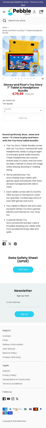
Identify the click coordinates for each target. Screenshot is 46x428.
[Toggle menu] (4, 11)
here (23, 5)
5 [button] (24, 78)
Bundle (10, 103)
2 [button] (15, 78)
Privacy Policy (9, 375)
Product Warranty (12, 357)
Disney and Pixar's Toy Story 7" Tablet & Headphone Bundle (22, 31)
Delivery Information (13, 344)
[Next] (42, 78)
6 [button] (27, 78)
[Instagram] (12, 398)
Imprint (6, 370)
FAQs (5, 340)
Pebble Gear (21, 421)
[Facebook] (4, 398)
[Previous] (3, 78)
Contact (7, 336)
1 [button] (12, 78)
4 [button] (21, 78)
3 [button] (18, 78)
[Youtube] (8, 398)
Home (5, 27)
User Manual (9, 348)
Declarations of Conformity (16, 379)
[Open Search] (4, 20)
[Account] (34, 10)
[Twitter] (17, 398)
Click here (23, 269)
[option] (23, 56)
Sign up (24, 314)
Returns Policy (10, 352)
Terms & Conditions (12, 383)
